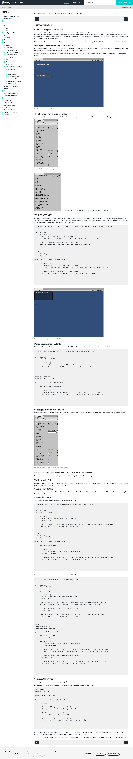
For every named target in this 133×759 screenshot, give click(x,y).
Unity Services (8, 88)
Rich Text (8, 59)
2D (4, 23)
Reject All (100, 753)
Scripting (6, 30)
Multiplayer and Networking (11, 33)
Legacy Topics (8, 102)
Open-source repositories (11, 93)
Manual (66, 3)
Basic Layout (9, 47)
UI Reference (9, 62)
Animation (7, 37)
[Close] (125, 754)
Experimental (7, 100)
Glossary (6, 114)
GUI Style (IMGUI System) (15, 84)
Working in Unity (8, 18)
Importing (6, 21)
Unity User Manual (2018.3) (11, 16)
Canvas (8, 45)
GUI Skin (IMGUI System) (15, 81)
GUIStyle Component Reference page (82, 476)
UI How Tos (9, 64)
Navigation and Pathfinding (11, 86)
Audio (5, 35)
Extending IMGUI (12, 79)
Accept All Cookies (113, 753)
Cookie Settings (87, 753)
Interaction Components (13, 52)
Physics (6, 28)
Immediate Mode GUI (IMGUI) (14, 66)
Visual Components (11, 50)
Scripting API (76, 2)
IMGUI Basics (11, 69)
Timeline (6, 40)
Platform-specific (9, 98)
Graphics (6, 26)
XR (4, 91)
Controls (10, 72)
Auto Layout (9, 57)
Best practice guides (9, 105)
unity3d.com (123, 2)
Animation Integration (12, 54)
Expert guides (8, 107)
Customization (12, 74)
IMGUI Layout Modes (13, 76)
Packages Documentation (11, 112)
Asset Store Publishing (10, 95)
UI (4, 42)
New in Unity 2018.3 (9, 110)
